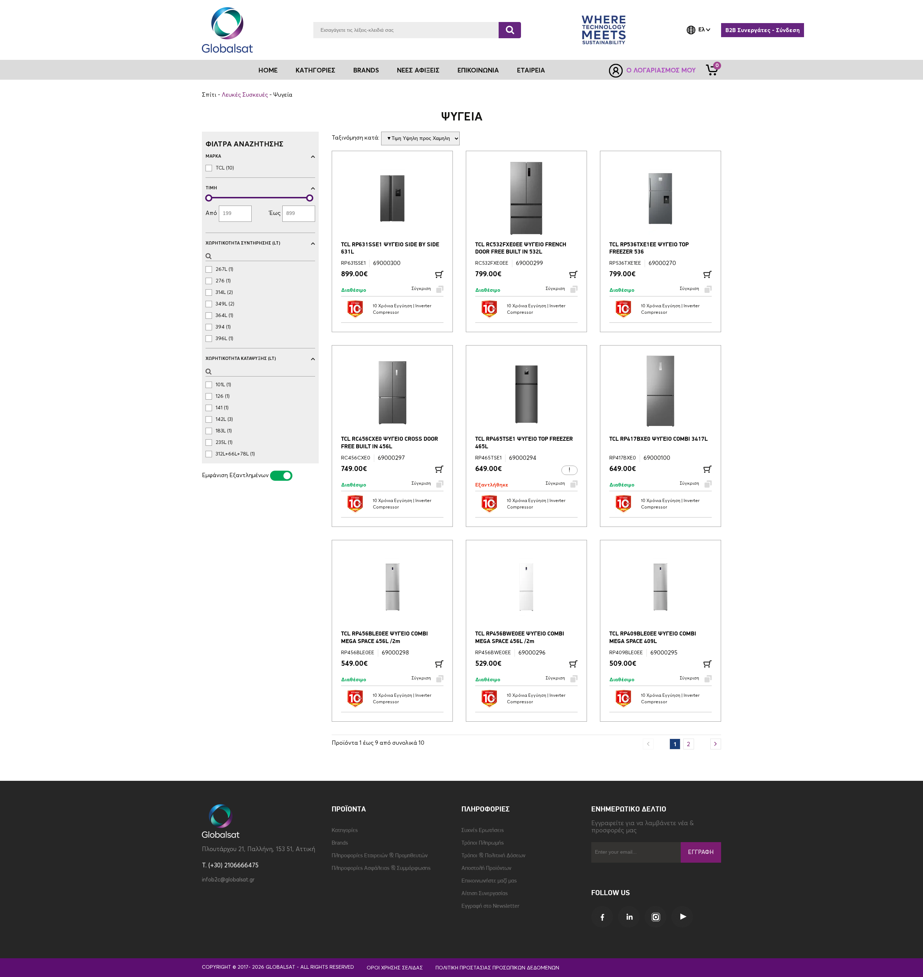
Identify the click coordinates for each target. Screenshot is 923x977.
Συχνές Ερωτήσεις (483, 830)
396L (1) (224, 338)
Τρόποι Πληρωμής (483, 843)
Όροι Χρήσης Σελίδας (395, 968)
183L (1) (224, 431)
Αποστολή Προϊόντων (486, 868)
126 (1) (223, 396)
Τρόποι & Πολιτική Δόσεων (493, 856)
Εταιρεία (531, 70)
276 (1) (223, 280)
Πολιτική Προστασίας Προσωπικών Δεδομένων (497, 968)
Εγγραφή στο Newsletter (490, 906)
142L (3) (224, 419)
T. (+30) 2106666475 (230, 866)
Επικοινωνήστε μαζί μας (489, 881)
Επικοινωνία (478, 70)
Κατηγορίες (345, 830)
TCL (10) (225, 168)
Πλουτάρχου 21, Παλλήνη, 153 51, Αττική (258, 849)
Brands (366, 70)
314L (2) (224, 292)
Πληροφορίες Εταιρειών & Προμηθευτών (380, 856)
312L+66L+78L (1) (235, 454)
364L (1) (224, 315)
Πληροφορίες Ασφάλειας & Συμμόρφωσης (381, 868)
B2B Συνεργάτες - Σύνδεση (762, 30)
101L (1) (223, 384)
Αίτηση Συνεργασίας (485, 894)
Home (268, 70)
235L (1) (224, 442)
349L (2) (225, 304)
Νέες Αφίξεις (418, 70)
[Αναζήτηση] (510, 30)
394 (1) (223, 327)
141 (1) (222, 407)
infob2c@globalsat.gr (228, 880)
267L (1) (224, 269)
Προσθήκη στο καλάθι (439, 274)
